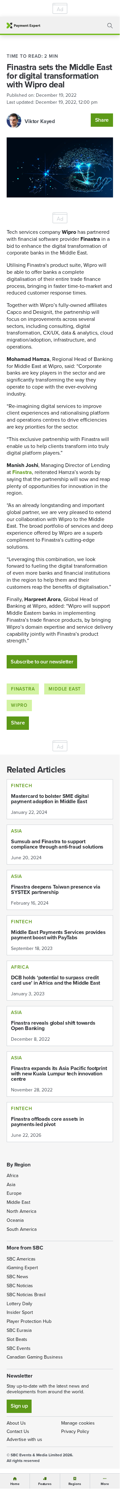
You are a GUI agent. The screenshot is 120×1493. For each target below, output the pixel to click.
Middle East (65, 688)
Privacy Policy (75, 1431)
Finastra (23, 688)
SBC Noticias (20, 1285)
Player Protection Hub (29, 1321)
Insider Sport (20, 1312)
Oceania (15, 1220)
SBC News (17, 1276)
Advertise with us (24, 1439)
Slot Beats (17, 1339)
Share (102, 120)
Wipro (19, 705)
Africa (12, 1175)
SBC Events (19, 1348)
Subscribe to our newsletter (42, 661)
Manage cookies (78, 1423)
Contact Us (18, 1431)
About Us (16, 1423)
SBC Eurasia (19, 1330)
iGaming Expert (22, 1267)
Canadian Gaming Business (35, 1357)
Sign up (19, 1406)
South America (22, 1229)
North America (21, 1211)
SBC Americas (21, 1259)
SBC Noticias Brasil (26, 1294)
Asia (11, 1184)
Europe (14, 1193)
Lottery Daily (19, 1303)
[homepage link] (23, 25)
